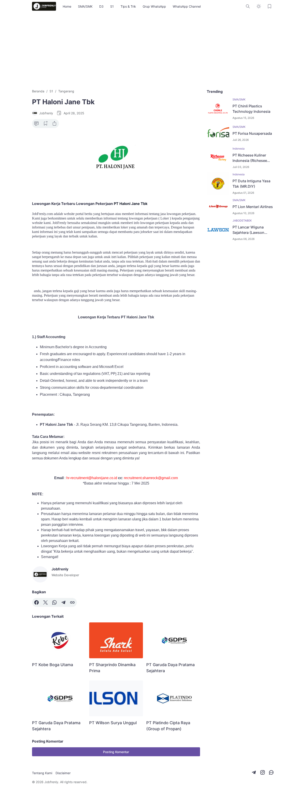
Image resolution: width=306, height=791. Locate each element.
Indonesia (239, 148)
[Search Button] (248, 6)
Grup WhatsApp (154, 6)
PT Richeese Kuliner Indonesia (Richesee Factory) (250, 158)
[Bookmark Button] (269, 6)
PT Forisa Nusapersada (252, 133)
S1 (112, 6)
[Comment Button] (36, 123)
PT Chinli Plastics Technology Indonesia (251, 109)
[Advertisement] (153, 50)
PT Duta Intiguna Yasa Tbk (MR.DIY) (251, 184)
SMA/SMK (85, 6)
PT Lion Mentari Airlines (253, 206)
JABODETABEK (242, 220)
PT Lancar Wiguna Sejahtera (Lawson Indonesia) (248, 230)
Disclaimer (63, 773)
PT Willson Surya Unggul (113, 722)
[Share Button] (54, 123)
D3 (101, 6)
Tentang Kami (42, 773)
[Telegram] (63, 602)
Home (67, 6)
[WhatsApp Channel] (271, 772)
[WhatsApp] (54, 602)
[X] (45, 602)
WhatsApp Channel (187, 6)
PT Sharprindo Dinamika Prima (112, 667)
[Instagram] (262, 772)
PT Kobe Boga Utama (52, 664)
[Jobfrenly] (44, 6)
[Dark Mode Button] (258, 6)
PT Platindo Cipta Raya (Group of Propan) (168, 725)
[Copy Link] (72, 602)
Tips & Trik (128, 6)
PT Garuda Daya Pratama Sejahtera (170, 667)
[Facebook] (36, 602)
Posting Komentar (116, 752)
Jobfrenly (51, 782)
